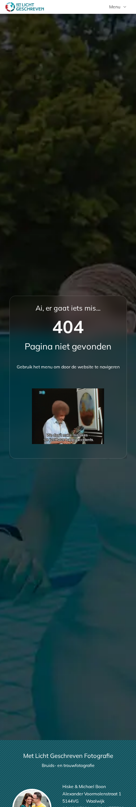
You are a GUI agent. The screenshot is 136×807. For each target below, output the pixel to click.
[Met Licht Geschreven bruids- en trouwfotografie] (24, 7)
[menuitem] (118, 7)
